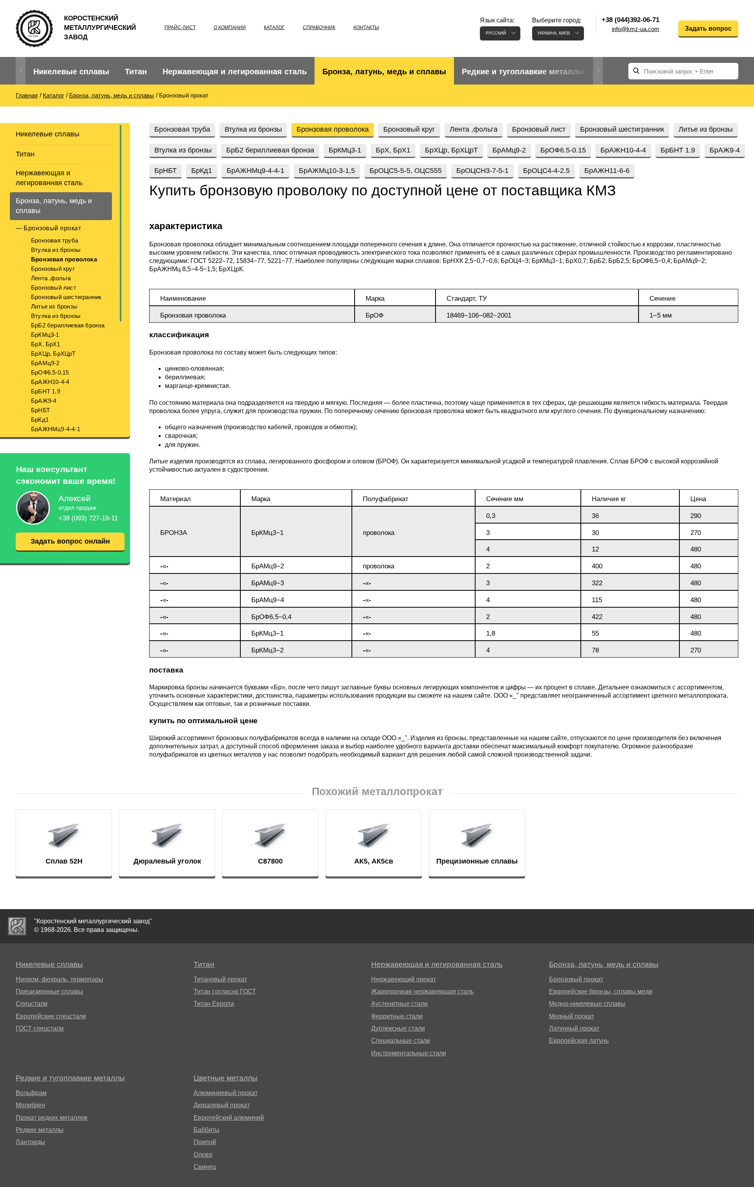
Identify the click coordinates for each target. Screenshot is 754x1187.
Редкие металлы (40, 1129)
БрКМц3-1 (45, 334)
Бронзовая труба (54, 240)
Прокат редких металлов (52, 1117)
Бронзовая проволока (64, 259)
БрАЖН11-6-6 (607, 171)
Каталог (274, 27)
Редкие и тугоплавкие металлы (523, 71)
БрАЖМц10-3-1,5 (327, 171)
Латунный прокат (574, 1028)
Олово (203, 1154)
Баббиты (207, 1129)
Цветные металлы (226, 1078)
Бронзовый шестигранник (66, 297)
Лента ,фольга (51, 278)
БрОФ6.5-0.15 (50, 372)
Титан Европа (214, 1003)
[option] (71, 71)
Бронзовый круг (53, 268)
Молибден (30, 1105)
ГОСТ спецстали (40, 1028)
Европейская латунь (579, 1040)
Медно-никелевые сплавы (587, 1003)
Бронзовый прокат (52, 228)
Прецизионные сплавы (49, 991)
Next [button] (598, 71)
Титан (136, 71)
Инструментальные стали (408, 1053)
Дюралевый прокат (222, 1105)
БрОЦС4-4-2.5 (546, 171)
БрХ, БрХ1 (45, 344)
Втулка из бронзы (56, 249)
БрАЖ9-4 (43, 400)
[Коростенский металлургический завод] (17, 926)
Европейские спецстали (51, 1016)
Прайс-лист (180, 27)
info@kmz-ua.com (635, 29)
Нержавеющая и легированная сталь (235, 71)
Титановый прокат (220, 979)
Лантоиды (30, 1142)
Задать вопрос (708, 28)
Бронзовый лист (53, 287)
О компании (230, 27)
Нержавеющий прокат (403, 979)
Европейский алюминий (229, 1117)
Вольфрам (31, 1093)
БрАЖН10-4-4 (50, 382)
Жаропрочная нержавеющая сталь (422, 991)
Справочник (319, 27)
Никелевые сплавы (71, 71)
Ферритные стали (397, 1016)
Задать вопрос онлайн (70, 541)
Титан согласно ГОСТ (225, 991)
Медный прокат (571, 1016)
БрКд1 (40, 419)
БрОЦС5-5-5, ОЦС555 (406, 171)
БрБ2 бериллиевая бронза (68, 325)
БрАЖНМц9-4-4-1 (55, 429)
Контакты (366, 27)
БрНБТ (40, 410)
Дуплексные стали (398, 1028)
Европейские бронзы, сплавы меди (600, 991)
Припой (205, 1142)
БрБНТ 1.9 (45, 391)
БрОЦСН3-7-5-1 (482, 171)
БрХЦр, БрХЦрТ (53, 353)
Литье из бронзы (54, 306)
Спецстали (32, 1003)
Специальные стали (400, 1040)
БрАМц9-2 (45, 363)
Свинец (205, 1166)
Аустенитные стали (399, 1003)
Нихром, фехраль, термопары (59, 979)
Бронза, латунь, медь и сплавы (384, 71)
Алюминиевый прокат (226, 1093)
